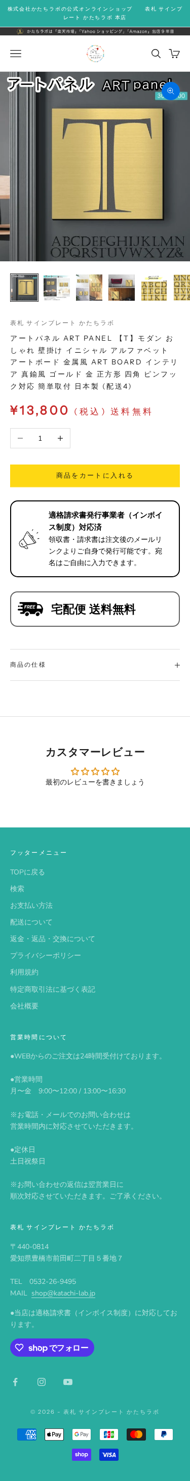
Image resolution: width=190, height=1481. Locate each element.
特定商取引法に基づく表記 (52, 989)
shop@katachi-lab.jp (63, 1293)
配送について (31, 922)
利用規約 (24, 972)
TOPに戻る (27, 872)
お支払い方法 (31, 905)
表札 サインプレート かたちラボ (62, 323)
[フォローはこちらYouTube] (68, 1382)
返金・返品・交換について (52, 939)
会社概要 (24, 1006)
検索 (17, 889)
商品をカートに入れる (95, 475)
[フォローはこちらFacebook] (15, 1382)
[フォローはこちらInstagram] (41, 1382)
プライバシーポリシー (45, 955)
